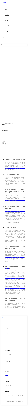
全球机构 (7, 123)
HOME (3, 123)
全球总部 (11, 123)
